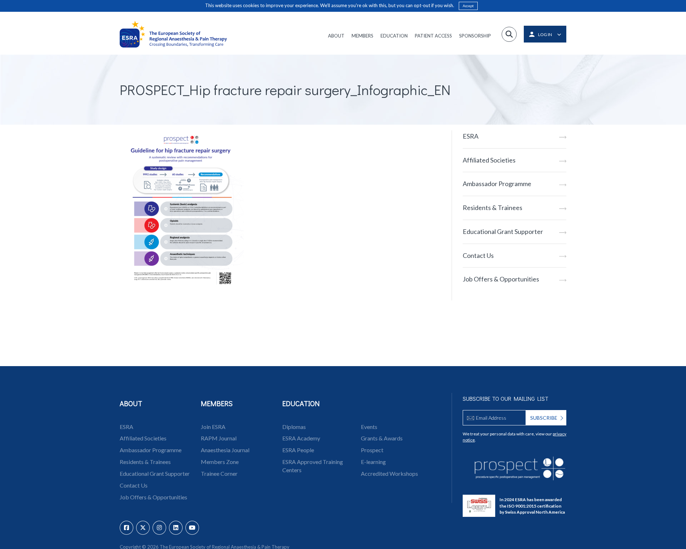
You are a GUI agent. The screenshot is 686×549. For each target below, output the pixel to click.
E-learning (373, 461)
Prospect (372, 449)
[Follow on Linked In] (176, 528)
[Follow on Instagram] (159, 528)
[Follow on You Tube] (192, 528)
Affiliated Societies (489, 160)
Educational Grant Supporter (503, 231)
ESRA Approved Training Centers (312, 465)
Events (369, 426)
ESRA (470, 136)
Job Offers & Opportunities (501, 279)
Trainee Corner (219, 473)
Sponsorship (475, 36)
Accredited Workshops (389, 473)
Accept (468, 6)
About (336, 36)
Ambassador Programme (497, 184)
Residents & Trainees (492, 207)
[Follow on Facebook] (126, 528)
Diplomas (294, 426)
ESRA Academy (301, 438)
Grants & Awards (382, 438)
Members (362, 36)
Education (394, 36)
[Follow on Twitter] (143, 528)
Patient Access (433, 36)
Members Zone (220, 461)
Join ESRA (213, 426)
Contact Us (478, 255)
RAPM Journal (219, 438)
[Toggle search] (509, 34)
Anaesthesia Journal (225, 449)
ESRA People (298, 449)
